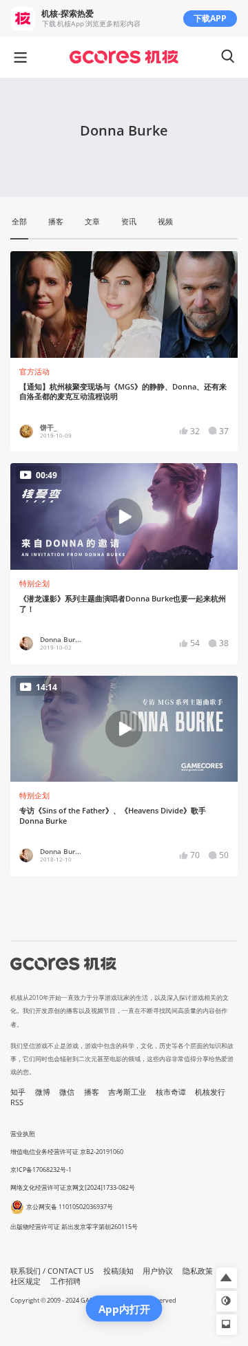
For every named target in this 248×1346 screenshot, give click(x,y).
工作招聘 (65, 1281)
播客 (91, 1092)
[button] (226, 1278)
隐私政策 (198, 1271)
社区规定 (25, 1281)
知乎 (17, 1092)
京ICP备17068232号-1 (41, 1169)
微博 (42, 1092)
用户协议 (158, 1271)
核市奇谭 (171, 1092)
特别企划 (34, 583)
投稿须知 (118, 1271)
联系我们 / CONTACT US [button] (52, 1271)
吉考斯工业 (127, 1092)
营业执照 (22, 1133)
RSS (16, 1102)
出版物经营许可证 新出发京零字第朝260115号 (74, 1226)
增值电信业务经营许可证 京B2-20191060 (66, 1151)
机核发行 (210, 1092)
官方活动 (34, 371)
